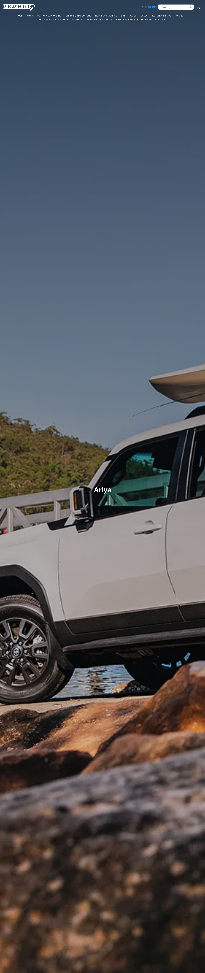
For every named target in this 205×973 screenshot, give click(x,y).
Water (133, 16)
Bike (123, 16)
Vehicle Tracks (147, 20)
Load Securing (78, 20)
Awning (179, 16)
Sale (162, 20)
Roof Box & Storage (106, 16)
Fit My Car (29, 16)
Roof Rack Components (48, 16)
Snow (144, 16)
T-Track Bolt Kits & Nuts (122, 20)
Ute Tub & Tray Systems (78, 16)
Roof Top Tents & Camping (52, 20)
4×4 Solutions (97, 20)
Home (20, 16)
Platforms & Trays (161, 16)
